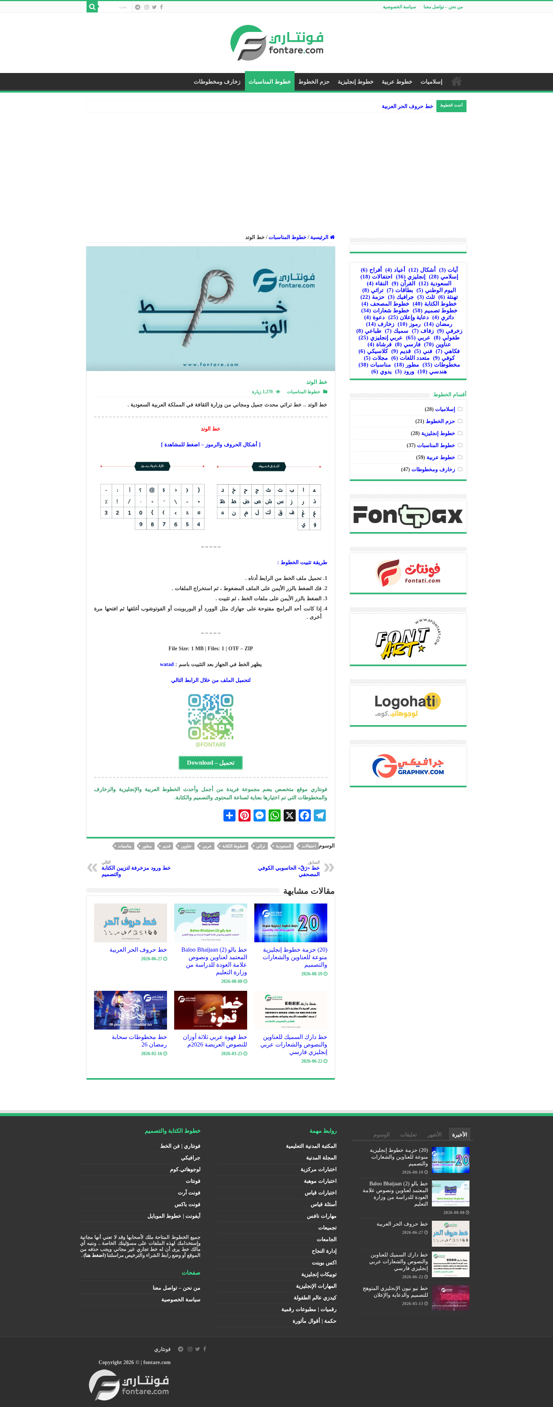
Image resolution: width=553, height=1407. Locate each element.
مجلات (376, 358)
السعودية (283, 846)
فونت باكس (188, 1204)
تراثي (260, 846)
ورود (404, 371)
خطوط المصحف (385, 304)
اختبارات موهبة (320, 1181)
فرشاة (380, 344)
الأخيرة (459, 1135)
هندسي (432, 371)
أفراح (371, 270)
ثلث (426, 297)
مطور (147, 846)
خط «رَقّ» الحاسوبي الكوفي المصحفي (289, 868)
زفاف (423, 331)
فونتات (193, 1181)
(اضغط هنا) (95, 1255)
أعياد (395, 270)
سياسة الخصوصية (399, 6)
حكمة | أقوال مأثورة (315, 1321)
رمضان (438, 324)
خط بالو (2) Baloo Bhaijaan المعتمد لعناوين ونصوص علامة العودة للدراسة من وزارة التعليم (214, 961)
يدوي (381, 371)
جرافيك (401, 297)
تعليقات (408, 1135)
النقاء (377, 283)
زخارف (380, 324)
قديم (166, 846)
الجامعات (327, 1239)
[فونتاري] (277, 41)
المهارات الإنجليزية (316, 1286)
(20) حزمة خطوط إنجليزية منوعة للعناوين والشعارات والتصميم (295, 957)
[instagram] (147, 7)
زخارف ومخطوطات (217, 82)
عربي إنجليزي (381, 338)
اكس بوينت (324, 1263)
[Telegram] (137, 7)
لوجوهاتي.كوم (185, 1169)
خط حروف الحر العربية (407, 106)
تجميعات (327, 1228)
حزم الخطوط (314, 82)
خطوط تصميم (435, 310)
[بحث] (92, 6)
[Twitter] (154, 7)
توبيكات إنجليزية (319, 1274)
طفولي (447, 338)
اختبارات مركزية (319, 1169)
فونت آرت (189, 1193)
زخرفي (449, 331)
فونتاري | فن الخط (180, 1146)
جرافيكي (191, 1158)
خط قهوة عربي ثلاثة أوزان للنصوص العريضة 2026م (215, 1040)
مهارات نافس (322, 1216)
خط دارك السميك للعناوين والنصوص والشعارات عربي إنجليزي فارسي (293, 1044)
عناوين (186, 846)
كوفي (444, 358)
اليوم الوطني (436, 290)
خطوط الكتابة (234, 846)
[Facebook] (161, 7)
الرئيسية (456, 81)
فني (423, 351)
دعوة (374, 317)
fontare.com (157, 1362)
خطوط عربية (397, 82)
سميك (397, 331)
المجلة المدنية (321, 1158)
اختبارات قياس (321, 1193)
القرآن (403, 283)
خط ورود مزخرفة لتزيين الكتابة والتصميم (136, 868)
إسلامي (443, 277)
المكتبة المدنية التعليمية (311, 1146)
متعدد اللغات (410, 358)
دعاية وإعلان (408, 317)
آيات (448, 270)
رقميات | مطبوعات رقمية (309, 1309)
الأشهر (434, 1135)
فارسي (408, 344)
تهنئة (448, 297)
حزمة (372, 297)
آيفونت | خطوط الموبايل (174, 1216)
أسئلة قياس (324, 1204)
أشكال (422, 270)
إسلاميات (431, 82)
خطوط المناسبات (270, 82)
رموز (409, 324)
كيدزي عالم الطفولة (315, 1298)
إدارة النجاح (324, 1251)
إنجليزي (410, 277)
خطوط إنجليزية (356, 82)
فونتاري (162, 1349)
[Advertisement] (276, 168)
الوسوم (382, 1135)
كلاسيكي (373, 351)
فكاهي (448, 351)
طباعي (368, 331)
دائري (443, 317)
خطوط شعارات (385, 310)
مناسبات (125, 846)
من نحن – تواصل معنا (443, 6)
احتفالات (309, 846)
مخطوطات (441, 365)
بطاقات (400, 290)
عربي (207, 846)
